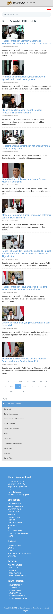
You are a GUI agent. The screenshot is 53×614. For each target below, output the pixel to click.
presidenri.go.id (15, 506)
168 (5, 386)
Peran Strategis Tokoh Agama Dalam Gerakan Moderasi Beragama (24, 180)
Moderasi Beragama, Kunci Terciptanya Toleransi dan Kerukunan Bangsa (26, 216)
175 (5, 391)
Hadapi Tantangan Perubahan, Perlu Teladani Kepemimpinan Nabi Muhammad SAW (24, 288)
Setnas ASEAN (14, 517)
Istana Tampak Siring (17, 598)
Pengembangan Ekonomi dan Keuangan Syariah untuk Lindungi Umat (26, 147)
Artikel (6, 433)
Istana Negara (14, 590)
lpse (10, 550)
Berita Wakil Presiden (11, 429)
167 (46, 381)
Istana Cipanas (14, 593)
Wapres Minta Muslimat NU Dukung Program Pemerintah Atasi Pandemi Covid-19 (24, 360)
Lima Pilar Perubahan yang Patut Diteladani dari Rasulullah (26, 324)
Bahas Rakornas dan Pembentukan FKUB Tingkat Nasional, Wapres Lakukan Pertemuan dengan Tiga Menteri (26, 253)
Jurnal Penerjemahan (18, 533)
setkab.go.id (13, 512)
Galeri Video (8, 458)
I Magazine (13, 570)
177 (18, 391)
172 (31, 386)
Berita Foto (7, 409)
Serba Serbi (8, 438)
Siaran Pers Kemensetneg (13, 443)
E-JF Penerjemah (15, 530)
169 (11, 386)
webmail (12, 556)
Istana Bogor (14, 587)
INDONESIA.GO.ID (15, 504)
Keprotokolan (14, 573)
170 (18, 386)
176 (11, 391)
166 (40, 381)
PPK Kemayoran (15, 522)
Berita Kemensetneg (11, 414)
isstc (10, 536)
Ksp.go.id (12, 514)
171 (24, 386)
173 (37, 386)
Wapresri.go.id (14, 509)
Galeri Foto (8, 448)
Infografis (7, 453)
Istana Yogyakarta (16, 596)
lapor (11, 548)
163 (20, 381)
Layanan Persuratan (17, 576)
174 (44, 386)
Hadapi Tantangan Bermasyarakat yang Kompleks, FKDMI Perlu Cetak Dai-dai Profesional (26, 42)
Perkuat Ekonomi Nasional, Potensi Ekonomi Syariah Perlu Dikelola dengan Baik (24, 78)
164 (27, 381)
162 (14, 381)
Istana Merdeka (15, 585)
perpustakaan (14, 545)
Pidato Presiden (9, 424)
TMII (9, 528)
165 (33, 381)
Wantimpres (13, 525)
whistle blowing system (19, 553)
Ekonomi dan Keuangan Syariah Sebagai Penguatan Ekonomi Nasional (22, 111)
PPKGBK (11, 520)
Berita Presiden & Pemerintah (14, 419)
